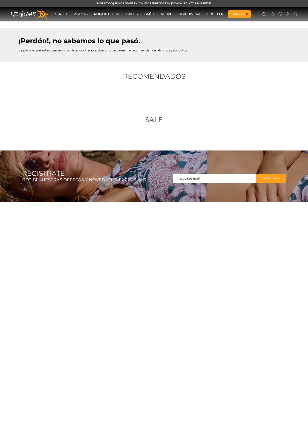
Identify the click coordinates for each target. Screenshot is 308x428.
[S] (264, 14)
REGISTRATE (43, 174)
